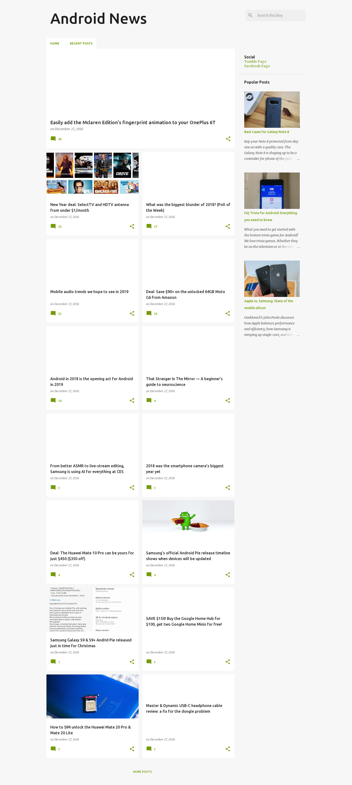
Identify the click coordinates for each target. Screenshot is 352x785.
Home (54, 43)
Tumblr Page (255, 61)
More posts (142, 771)
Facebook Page (257, 66)
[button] (228, 139)
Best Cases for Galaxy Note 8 (266, 132)
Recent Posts (81, 43)
